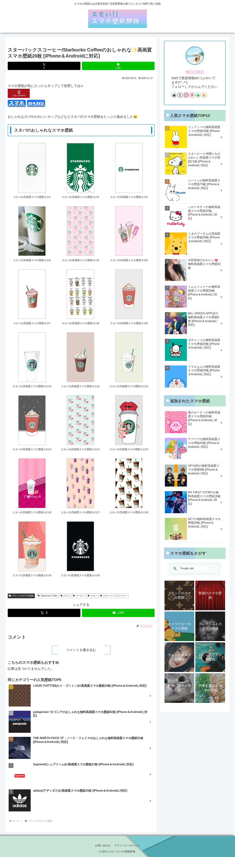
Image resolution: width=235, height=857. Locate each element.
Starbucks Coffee (49, 595)
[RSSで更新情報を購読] (204, 95)
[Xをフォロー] (180, 95)
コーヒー (80, 595)
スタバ (94, 595)
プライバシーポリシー (127, 845)
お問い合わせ (103, 845)
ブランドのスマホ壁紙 (23, 595)
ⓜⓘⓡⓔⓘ (195, 72)
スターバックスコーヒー (115, 595)
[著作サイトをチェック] (174, 95)
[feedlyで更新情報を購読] (198, 95)
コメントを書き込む (81, 650)
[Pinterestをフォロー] (192, 95)
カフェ (66, 595)
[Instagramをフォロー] (186, 95)
